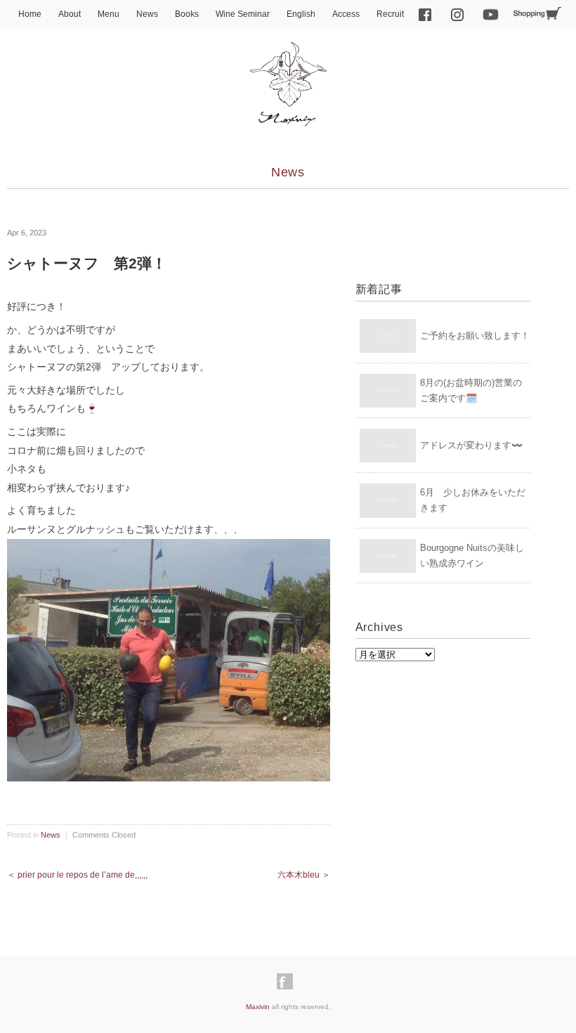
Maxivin (258, 1007)
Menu (108, 14)
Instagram (457, 14)
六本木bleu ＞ (303, 875)
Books (187, 14)
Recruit (390, 14)
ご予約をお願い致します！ (475, 335)
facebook (425, 14)
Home (29, 14)
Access (346, 14)
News (147, 14)
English (301, 14)
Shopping (537, 13)
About (69, 14)
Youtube (491, 14)
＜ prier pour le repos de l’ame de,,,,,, (77, 875)
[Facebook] (288, 981)
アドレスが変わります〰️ (471, 445)
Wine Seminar (243, 14)
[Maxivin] (288, 54)
